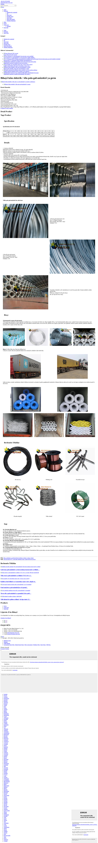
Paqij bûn (6, 27)
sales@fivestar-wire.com (13, 632)
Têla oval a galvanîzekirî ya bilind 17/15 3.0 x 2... (16, 575)
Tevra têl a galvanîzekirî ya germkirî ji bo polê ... (16, 593)
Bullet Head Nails (19, 644)
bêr (7, 13)
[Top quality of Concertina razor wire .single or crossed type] (15, 578)
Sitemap (6, 642)
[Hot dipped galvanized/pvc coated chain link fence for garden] (16, 584)
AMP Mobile (7, 643)
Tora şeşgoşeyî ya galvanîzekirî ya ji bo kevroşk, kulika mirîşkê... (19, 57)
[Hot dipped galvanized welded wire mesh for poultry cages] (15, 590)
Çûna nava (6, 25)
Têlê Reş (48, 644)
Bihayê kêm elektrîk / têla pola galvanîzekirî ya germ (16, 68)
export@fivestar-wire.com (13, 634)
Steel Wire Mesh (11, 19)
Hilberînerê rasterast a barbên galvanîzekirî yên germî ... (17, 74)
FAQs (5, 23)
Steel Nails (43, 644)
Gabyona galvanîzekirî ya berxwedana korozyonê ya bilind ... (20, 569)
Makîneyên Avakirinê (12, 12)
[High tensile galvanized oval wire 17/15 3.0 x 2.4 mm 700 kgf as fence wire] (20, 572)
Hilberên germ (7, 640)
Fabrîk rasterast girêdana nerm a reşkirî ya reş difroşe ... (17, 71)
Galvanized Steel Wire (9, 644)
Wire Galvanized (28, 644)
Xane (5, 9)
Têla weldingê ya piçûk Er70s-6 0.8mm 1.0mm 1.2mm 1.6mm (18, 558)
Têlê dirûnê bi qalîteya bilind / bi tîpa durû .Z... (15, 599)
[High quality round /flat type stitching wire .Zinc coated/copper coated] (11, 596)
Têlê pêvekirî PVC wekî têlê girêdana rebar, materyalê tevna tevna (20, 559)
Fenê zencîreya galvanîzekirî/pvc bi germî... (14, 587)
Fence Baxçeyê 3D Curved (10, 54)
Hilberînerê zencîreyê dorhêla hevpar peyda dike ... (16, 63)
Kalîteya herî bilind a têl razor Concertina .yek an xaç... (17, 66)
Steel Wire (9, 18)
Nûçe (5, 22)
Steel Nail (9, 15)
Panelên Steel (10, 16)
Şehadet (9, 26)
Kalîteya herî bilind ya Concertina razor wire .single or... (18, 581)
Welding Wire (36, 644)
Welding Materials (11, 20)
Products (6, 11)
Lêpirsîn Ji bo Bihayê (6, 618)
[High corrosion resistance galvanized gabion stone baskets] (20, 566)
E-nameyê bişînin (5, 648)
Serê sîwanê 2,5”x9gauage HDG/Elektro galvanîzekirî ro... (18, 60)
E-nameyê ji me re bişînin (7, 108)
